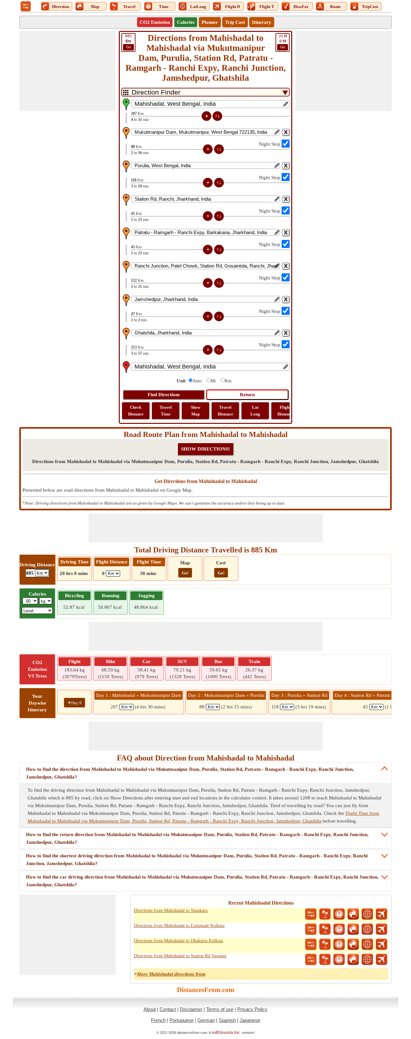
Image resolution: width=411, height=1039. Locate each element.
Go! (185, 572)
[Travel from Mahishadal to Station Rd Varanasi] (325, 959)
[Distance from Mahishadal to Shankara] (310, 914)
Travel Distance (225, 410)
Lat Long (255, 410)
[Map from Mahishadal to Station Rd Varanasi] (353, 959)
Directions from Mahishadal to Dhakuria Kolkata (178, 940)
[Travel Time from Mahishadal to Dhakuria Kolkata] (339, 944)
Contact (168, 1009)
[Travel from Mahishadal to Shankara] (325, 914)
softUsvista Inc (226, 1032)
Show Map (195, 410)
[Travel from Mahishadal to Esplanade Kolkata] (325, 929)
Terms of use (219, 1009)
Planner (210, 22)
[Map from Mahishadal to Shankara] (353, 914)
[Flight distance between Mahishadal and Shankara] (381, 914)
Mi (213, 380)
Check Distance (136, 410)
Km (228, 380)
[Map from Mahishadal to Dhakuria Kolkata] (353, 944)
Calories (186, 22)
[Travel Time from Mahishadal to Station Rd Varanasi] (339, 959)
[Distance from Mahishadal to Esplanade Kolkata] (310, 929)
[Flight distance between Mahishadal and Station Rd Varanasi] (381, 959)
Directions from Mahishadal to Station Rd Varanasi (180, 955)
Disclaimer (191, 1009)
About (150, 1009)
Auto (197, 380)
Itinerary (261, 22)
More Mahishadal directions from (171, 974)
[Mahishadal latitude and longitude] (367, 914)
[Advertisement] (67, 71)
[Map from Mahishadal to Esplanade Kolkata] (353, 929)
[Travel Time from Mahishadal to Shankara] (339, 914)
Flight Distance (285, 410)
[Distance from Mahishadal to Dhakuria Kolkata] (310, 944)
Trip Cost (235, 22)
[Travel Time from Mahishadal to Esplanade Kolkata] (339, 929)
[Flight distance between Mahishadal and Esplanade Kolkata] (381, 929)
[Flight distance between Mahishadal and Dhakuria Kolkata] (381, 944)
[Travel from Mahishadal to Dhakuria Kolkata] (325, 944)
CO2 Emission (155, 22)
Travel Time (166, 410)
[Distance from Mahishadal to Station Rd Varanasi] (310, 959)
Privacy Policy (252, 1009)
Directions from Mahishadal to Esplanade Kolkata (179, 925)
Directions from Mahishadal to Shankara (170, 910)
